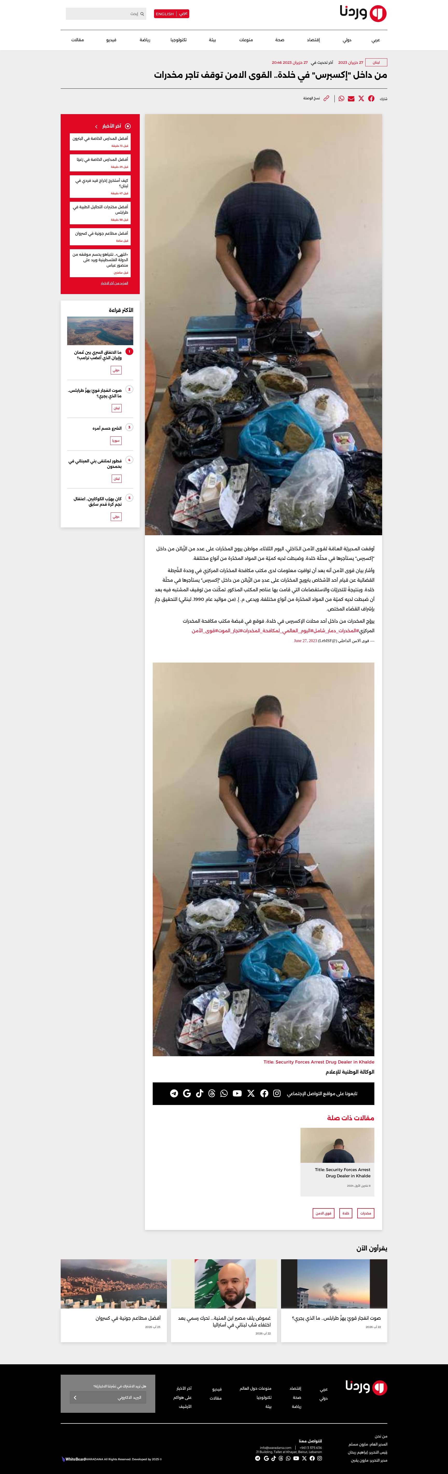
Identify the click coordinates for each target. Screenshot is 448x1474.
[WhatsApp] (224, 1093)
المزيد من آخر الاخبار (114, 283)
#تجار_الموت (230, 630)
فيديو (111, 39)
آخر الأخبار (184, 1388)
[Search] (142, 14)
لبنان (376, 62)
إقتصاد (313, 39)
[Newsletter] (75, 1398)
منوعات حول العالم (255, 1388)
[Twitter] (361, 98)
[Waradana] (363, 13)
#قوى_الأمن (205, 630)
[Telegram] (174, 1093)
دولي (347, 39)
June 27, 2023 (305, 640)
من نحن (381, 1436)
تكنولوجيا (179, 39)
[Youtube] (237, 1093)
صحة (279, 39)
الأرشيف (185, 1406)
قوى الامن (323, 1213)
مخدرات (365, 1213)
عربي (183, 12)
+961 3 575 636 (311, 1448)
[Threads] (211, 1093)
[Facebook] (371, 98)
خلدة (345, 1213)
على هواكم (182, 1397)
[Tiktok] (199, 1093)
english (165, 13)
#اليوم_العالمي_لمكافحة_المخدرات (278, 630)
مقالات (77, 39)
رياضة (145, 39)
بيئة (212, 39)
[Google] (187, 1093)
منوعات (246, 39)
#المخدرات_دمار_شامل (336, 630)
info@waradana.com (275, 1448)
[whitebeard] (73, 1459)
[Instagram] (277, 1093)
